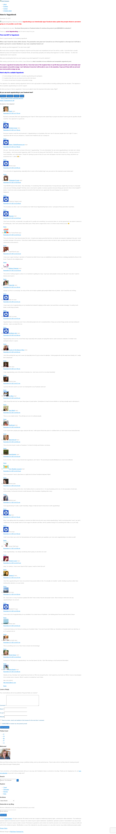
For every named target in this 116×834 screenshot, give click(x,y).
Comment (3, 705)
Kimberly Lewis (13, 560)
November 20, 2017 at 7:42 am (11, 113)
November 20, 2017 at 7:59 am (11, 146)
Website (2, 716)
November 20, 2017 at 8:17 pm (11, 383)
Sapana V (11, 575)
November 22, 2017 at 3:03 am (11, 611)
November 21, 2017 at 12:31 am (12, 471)
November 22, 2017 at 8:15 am (11, 625)
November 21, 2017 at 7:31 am (11, 517)
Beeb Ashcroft (12, 439)
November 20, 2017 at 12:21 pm (12, 253)
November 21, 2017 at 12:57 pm (12, 563)
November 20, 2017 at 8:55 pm (11, 442)
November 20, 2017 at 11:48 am (12, 203)
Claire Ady (11, 285)
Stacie (10, 111)
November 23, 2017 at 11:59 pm (12, 657)
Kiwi (10, 515)
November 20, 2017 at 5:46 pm (11, 335)
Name (1, 709)
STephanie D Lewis (14, 180)
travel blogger (12, 454)
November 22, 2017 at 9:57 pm (11, 642)
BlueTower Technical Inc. (17, 831)
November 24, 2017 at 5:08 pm (11, 671)
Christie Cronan (13, 128)
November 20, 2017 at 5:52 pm (11, 352)
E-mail (1, 713)
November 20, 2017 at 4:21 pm (11, 301)
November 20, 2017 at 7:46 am (11, 130)
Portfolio (5, 6)
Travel (5, 787)
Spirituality (6, 789)
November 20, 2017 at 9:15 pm (11, 456)
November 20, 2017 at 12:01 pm (12, 235)
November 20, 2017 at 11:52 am (12, 218)
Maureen (11, 216)
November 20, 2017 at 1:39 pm (11, 287)
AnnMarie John (13, 333)
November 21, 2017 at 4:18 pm (11, 594)
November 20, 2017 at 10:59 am (12, 182)
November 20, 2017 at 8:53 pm (11, 412)
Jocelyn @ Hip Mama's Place (16, 350)
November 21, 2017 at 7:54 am (11, 533)
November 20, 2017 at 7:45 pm (11, 368)
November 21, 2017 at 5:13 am (11, 485)
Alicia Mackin (12, 669)
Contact (5, 8)
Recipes (5, 791)
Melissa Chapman (14, 268)
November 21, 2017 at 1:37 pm (11, 577)
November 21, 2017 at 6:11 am (11, 502)
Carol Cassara (8, 818)
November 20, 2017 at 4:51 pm (11, 318)
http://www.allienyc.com (9, 682)
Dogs (4, 793)
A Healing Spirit (7, 10)
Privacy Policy (3, 828)
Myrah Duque (12, 655)
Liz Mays (11, 396)
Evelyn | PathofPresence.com (17, 144)
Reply (4, 122)
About (5, 4)
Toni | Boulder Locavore (15, 469)
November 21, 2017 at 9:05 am (11, 548)
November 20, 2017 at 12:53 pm (12, 270)
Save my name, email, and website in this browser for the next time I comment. (23, 720)
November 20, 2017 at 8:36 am (11, 167)
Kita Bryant (12, 425)
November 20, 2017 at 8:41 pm (11, 398)
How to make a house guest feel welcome (12, 98)
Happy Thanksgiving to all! (7, 100)
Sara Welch (12, 410)
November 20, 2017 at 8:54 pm (11, 427)
